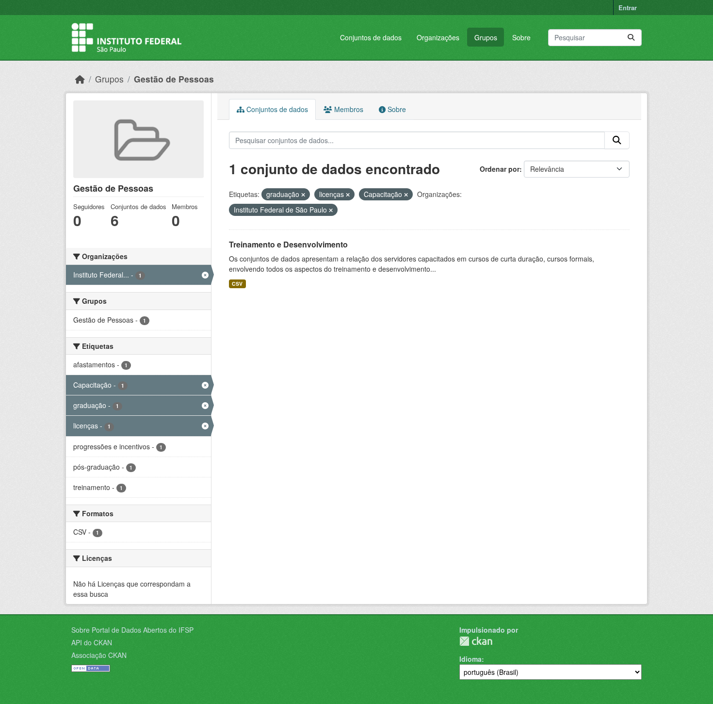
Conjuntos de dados (371, 37)
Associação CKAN (99, 655)
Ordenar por (499, 169)
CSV (237, 283)
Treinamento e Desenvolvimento (288, 244)
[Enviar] (631, 37)
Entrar (627, 7)
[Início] (80, 79)
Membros (347, 109)
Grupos (485, 37)
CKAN (475, 641)
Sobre (521, 37)
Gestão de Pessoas (174, 79)
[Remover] (303, 194)
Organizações (438, 37)
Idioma (470, 659)
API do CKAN (91, 642)
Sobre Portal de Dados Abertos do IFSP (132, 630)
